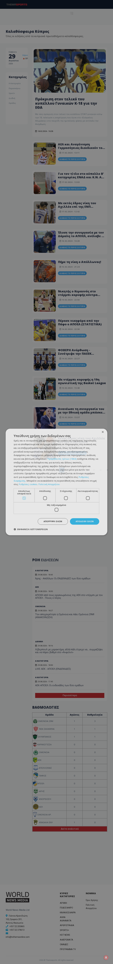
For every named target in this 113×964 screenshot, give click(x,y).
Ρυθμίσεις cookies (28, 484)
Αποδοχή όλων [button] (85, 521)
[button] (31, 529)
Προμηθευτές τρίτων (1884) (62, 458)
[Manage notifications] (106, 957)
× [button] (103, 432)
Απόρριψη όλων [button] (53, 521)
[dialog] (56, 482)
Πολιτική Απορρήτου (49, 484)
